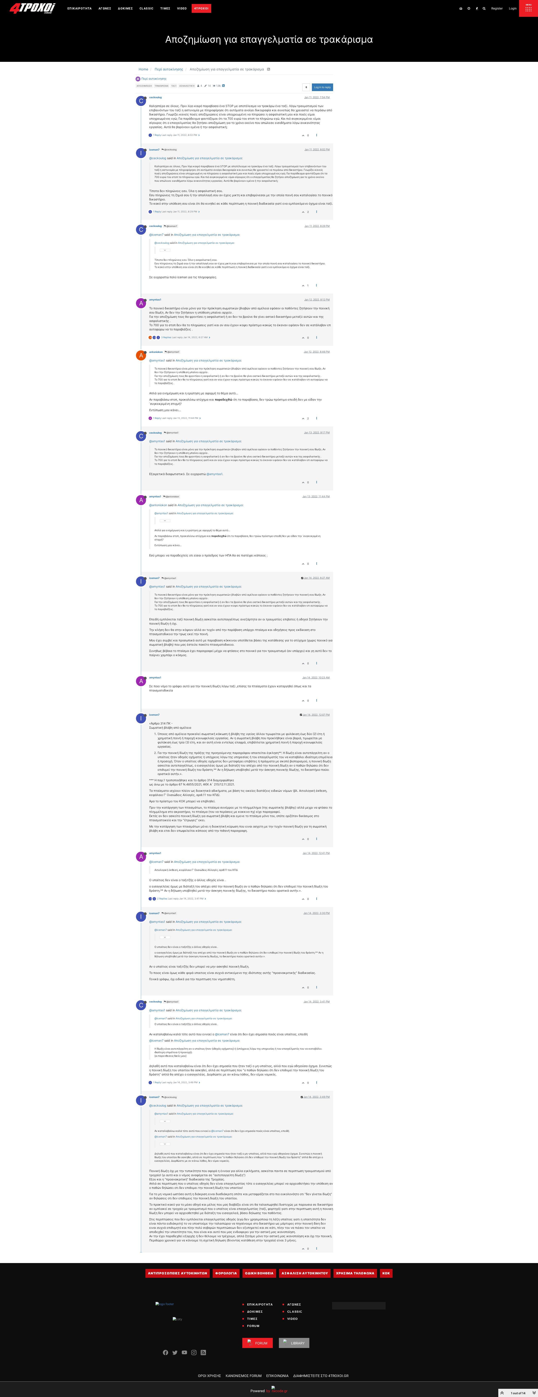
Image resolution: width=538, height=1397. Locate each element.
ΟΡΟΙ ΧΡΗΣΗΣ (209, 1376)
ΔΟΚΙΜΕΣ (255, 1311)
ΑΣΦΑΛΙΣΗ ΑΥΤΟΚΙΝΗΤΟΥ (305, 1273)
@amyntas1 (173, 352)
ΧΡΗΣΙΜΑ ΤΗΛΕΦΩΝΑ (355, 1273)
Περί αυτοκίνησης (154, 78)
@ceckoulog (170, 149)
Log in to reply (322, 87)
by (260, 1391)
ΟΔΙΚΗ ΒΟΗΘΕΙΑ (259, 1273)
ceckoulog (155, 97)
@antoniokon (172, 496)
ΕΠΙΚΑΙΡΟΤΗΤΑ (260, 1304)
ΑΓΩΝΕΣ (294, 1304)
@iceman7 (171, 226)
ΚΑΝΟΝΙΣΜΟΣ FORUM (244, 1376)
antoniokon (156, 352)
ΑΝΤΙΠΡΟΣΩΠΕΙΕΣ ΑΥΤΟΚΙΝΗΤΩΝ (177, 1273)
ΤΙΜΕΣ (252, 1318)
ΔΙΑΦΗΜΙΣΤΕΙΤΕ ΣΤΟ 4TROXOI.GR (320, 1376)
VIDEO (292, 1318)
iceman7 (154, 149)
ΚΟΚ (386, 1273)
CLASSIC (294, 1311)
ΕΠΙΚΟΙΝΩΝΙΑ (277, 1376)
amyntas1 (155, 299)
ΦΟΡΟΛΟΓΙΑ (226, 1273)
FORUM (253, 1326)
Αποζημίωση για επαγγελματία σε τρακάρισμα (209, 158)
